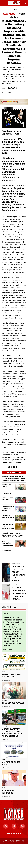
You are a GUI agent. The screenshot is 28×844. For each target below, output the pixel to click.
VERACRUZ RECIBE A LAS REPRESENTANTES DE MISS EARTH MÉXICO (8, 528)
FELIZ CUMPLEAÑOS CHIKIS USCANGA (7, 543)
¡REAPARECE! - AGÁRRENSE (8, 791)
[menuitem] (14, 833)
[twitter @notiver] (14, 826)
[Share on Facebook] (11, 88)
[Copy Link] (14, 88)
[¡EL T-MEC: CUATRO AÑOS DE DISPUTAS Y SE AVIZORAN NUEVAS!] (6, 592)
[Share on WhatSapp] (17, 88)
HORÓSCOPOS (6, 493)
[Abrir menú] (2, 3)
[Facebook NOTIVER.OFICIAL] (5, 826)
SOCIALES (14, 9)
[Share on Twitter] (9, 88)
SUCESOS (4, 726)
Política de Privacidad (14, 833)
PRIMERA (4, 671)
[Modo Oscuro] (25, 3)
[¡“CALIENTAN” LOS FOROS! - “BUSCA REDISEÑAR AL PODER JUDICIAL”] (6, 572)
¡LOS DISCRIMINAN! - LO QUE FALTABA (13, 675)
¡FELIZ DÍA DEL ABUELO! (13, 703)
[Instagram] (22, 826)
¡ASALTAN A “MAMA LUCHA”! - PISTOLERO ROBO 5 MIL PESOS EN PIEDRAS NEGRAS (12, 732)
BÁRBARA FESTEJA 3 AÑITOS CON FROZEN (8, 508)
